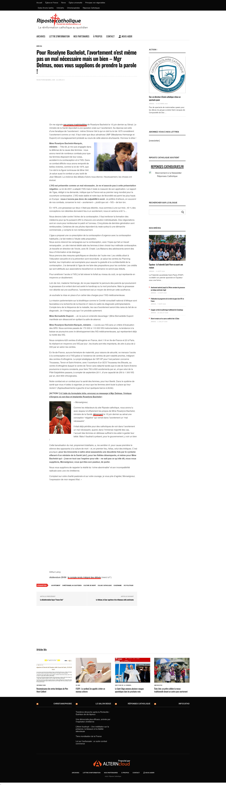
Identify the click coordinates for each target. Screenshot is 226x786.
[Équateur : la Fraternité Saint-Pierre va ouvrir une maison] (167, 248)
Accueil (39, 2)
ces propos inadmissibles (75, 124)
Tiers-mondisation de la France (89, 736)
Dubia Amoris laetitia (45, 8)
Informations (41, 685)
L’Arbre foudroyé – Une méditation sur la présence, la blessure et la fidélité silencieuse (92, 729)
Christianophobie (73, 8)
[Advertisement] (93, 102)
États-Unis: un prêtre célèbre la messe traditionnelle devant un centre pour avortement (171, 690)
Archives (40, 36)
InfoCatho (60, 8)
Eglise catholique (105, 585)
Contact (110, 36)
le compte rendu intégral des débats (84, 577)
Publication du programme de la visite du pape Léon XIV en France (167, 299)
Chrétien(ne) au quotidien (71, 585)
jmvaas (151, 104)
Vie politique (128, 585)
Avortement (55, 585)
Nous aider (126, 36)
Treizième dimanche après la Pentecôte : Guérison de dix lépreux (93, 713)
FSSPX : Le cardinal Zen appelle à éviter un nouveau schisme (90, 690)
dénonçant (98, 414)
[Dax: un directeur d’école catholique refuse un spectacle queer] (167, 75)
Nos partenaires (81, 36)
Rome (63, 2)
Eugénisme (118, 585)
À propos (97, 36)
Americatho (158, 685)
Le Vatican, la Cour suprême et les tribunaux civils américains (115, 599)
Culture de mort (89, 585)
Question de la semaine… (123, 685)
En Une (78, 685)
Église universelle (75, 2)
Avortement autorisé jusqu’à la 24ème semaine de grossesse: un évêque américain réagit (168, 288)
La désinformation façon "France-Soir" (51, 599)
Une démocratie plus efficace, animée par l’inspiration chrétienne (93, 720)
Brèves (39, 46)
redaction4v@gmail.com (45, 80)
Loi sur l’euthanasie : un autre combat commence (91, 742)
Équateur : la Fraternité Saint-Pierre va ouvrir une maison (166, 266)
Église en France (51, 2)
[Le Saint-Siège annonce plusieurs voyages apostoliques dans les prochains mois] (132, 670)
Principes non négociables (95, 2)
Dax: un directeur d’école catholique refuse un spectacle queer (165, 98)
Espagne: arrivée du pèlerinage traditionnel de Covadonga (167, 309)
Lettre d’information (59, 36)
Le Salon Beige (103, 703)
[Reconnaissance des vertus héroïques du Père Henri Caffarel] (54, 670)
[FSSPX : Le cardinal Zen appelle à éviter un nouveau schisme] (93, 670)
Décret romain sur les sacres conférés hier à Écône (165, 318)
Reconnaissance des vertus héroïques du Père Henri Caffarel (52, 690)
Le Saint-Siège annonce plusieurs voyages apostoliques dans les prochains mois (129, 690)
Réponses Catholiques (91, 8)
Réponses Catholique (139, 703)
